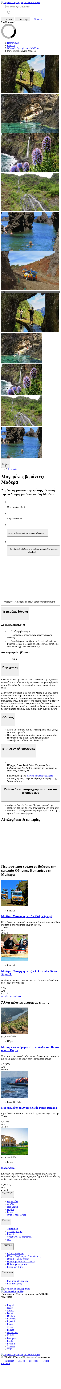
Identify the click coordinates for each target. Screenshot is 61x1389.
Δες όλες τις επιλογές (11, 996)
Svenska (11, 1346)
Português (11, 1338)
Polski (10, 1341)
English (10, 1305)
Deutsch (11, 1316)
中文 (9, 1349)
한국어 (10, 1327)
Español (11, 1321)
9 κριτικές (12, 469)
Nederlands (12, 1332)
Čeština (10, 1310)
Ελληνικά (11, 1318)
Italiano (10, 1330)
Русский (11, 1343)
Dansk (10, 1313)
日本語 (10, 1335)
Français (11, 1324)
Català (10, 1308)
